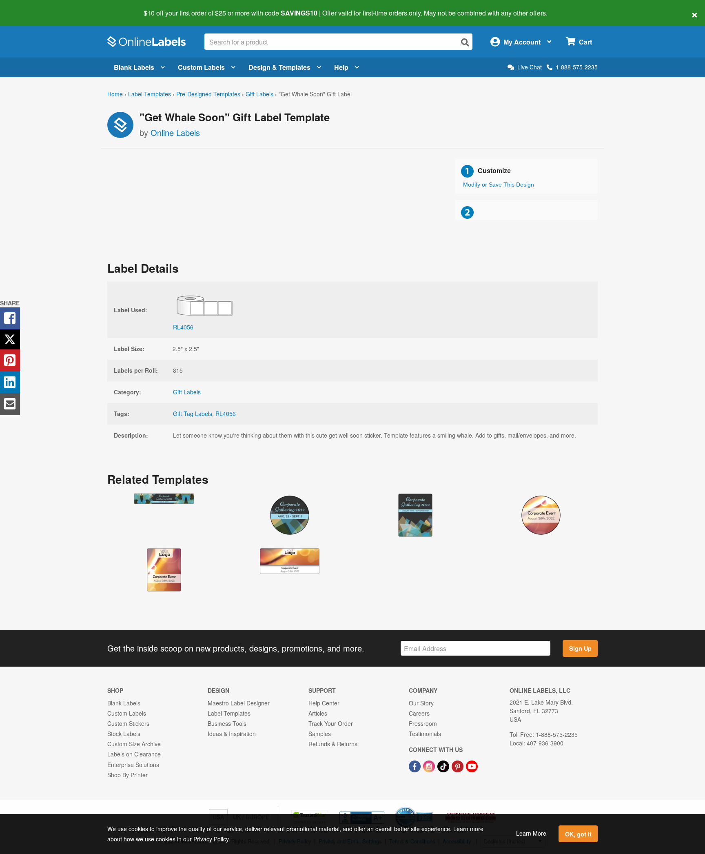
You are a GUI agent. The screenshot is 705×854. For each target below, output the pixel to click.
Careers (419, 713)
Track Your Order (330, 723)
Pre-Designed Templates (208, 94)
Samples (319, 733)
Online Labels (175, 132)
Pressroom (423, 723)
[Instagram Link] (430, 765)
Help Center (323, 703)
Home (115, 94)
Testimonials (425, 733)
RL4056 (225, 413)
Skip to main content (29, 7)
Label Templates (149, 94)
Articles (317, 713)
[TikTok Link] (444, 765)
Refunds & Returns (332, 744)
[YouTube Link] (472, 765)
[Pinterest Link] (458, 765)
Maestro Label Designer (239, 703)
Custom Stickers (128, 723)
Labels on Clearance (134, 754)
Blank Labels (134, 67)
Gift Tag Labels (192, 413)
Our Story (421, 703)
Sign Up (580, 648)
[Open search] (465, 42)
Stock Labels (123, 733)
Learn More (531, 833)
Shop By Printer (127, 775)
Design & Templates (279, 67)
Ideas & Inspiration (232, 733)
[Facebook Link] (415, 765)
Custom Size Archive (134, 744)
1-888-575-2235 (577, 67)
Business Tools (227, 723)
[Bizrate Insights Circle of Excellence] (430, 807)
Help (341, 67)
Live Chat (529, 67)
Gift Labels (259, 94)
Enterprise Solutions (133, 765)
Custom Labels (201, 67)
